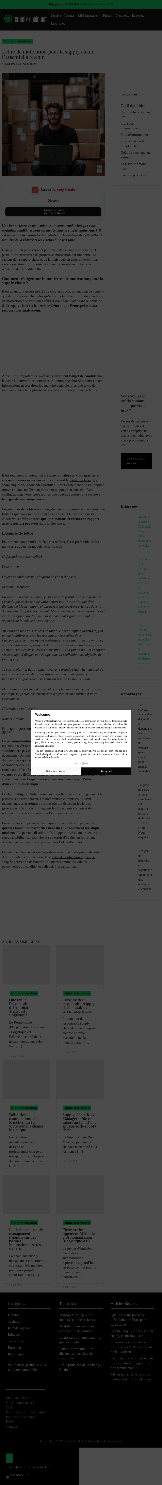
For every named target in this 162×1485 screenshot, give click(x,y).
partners (52, 721)
